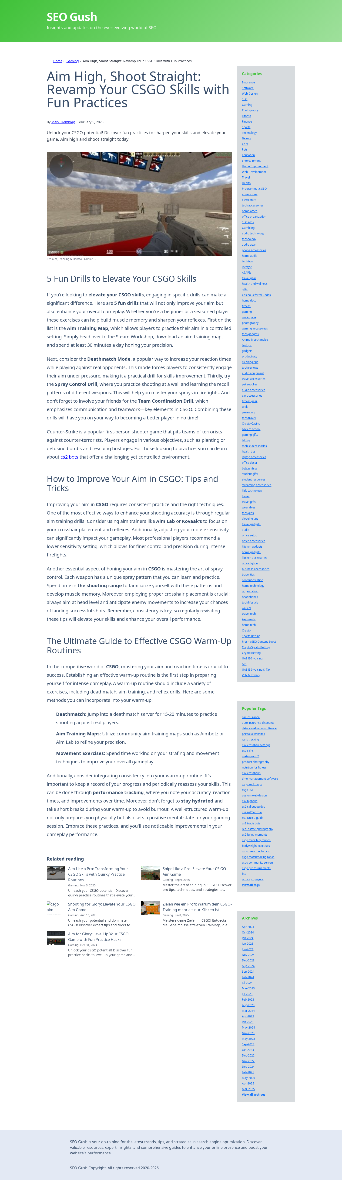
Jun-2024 (247, 949)
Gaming (73, 61)
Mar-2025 (248, 1089)
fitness (246, 306)
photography (250, 323)
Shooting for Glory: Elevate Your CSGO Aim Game (102, 907)
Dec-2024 (248, 1067)
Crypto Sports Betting (256, 647)
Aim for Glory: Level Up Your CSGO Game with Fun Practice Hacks (98, 936)
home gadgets (251, 552)
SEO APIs (248, 222)
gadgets (247, 351)
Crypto (246, 630)
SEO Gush (72, 16)
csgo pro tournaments (256, 868)
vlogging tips (250, 519)
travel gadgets (251, 524)
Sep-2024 (248, 972)
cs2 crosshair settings (256, 745)
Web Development (254, 172)
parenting (248, 412)
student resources (253, 479)
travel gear (249, 278)
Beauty (246, 138)
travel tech (249, 614)
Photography (250, 110)
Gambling (248, 228)
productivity (249, 356)
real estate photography (257, 829)
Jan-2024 (247, 938)
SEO (244, 99)
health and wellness (255, 284)
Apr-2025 (248, 1083)
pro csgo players (252, 879)
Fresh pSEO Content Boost (259, 642)
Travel (246, 177)
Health (246, 183)
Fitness (246, 116)
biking (246, 440)
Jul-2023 (247, 994)
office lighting (250, 563)
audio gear (249, 245)
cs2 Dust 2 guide (252, 818)
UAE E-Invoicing (252, 658)
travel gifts (249, 502)
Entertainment (251, 161)
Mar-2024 (248, 1011)
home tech (249, 625)
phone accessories (254, 250)
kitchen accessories (254, 558)
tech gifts (248, 513)
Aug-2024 (248, 966)
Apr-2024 (248, 927)
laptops (246, 345)
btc (244, 874)
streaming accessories (256, 485)
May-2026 (248, 1078)
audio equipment (253, 373)
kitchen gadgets (252, 547)
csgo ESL (247, 790)
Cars (245, 144)
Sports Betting (251, 636)
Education (248, 155)
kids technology (252, 491)
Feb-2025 (248, 1072)
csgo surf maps (252, 784)
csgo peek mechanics (256, 851)
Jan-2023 (247, 1022)
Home (57, 61)
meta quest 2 (250, 756)
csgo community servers (258, 862)
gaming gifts (250, 435)
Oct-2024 (248, 932)
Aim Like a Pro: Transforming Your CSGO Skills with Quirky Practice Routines (98, 874)
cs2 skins (248, 751)
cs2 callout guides (253, 807)
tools (245, 407)
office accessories (253, 541)
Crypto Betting (251, 653)
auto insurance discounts (258, 723)
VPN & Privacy (251, 675)
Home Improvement (255, 166)
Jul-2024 (247, 983)
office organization (254, 217)
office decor (249, 463)
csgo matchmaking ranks (258, 857)
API (244, 664)
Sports (246, 127)
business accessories (255, 569)
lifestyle (247, 267)
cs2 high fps (249, 801)
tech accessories (253, 205)
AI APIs (246, 272)
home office (249, 211)
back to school (251, 429)
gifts (245, 289)
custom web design (254, 795)
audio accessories (253, 390)
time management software (260, 779)
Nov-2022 (248, 1061)
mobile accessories (254, 446)
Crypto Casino (251, 423)
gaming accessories (255, 328)
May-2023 (248, 1039)
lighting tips (249, 468)
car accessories (252, 396)
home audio (249, 256)
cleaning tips (250, 362)
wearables (248, 507)
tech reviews (250, 368)
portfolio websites (253, 734)
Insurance (248, 82)
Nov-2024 (248, 955)
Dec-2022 (248, 1055)
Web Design (250, 94)
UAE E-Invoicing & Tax (256, 670)
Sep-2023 (248, 1044)
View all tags (251, 885)
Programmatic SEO (254, 189)
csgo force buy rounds (256, 840)
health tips (248, 451)
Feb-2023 (248, 1000)
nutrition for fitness (254, 767)
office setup (249, 535)
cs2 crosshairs (251, 773)
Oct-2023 (248, 1050)
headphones (250, 597)
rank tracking (250, 739)
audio (245, 530)
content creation (252, 580)
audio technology (253, 233)
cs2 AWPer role (252, 812)
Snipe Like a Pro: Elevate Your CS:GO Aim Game (194, 871)
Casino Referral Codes (256, 295)
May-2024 (248, 1027)
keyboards (248, 619)
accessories (249, 194)
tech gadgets (250, 334)
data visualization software (259, 728)
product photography (255, 762)
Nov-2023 (248, 1033)
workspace (249, 317)
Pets (245, 149)
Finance (247, 121)
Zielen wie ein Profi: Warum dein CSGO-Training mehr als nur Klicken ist (197, 907)
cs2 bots (69, 457)
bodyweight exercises (256, 846)
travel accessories (253, 379)
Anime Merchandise (255, 340)
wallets (246, 608)
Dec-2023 (248, 960)
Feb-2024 (248, 977)
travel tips (248, 574)
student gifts (250, 474)
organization (250, 591)
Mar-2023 (248, 988)
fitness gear (249, 401)
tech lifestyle (250, 602)
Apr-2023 (248, 1016)
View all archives (253, 1095)
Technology (249, 133)
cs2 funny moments (254, 835)
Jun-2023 (247, 944)
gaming (247, 312)
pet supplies (250, 384)
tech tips (247, 261)
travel (245, 496)
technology (249, 239)
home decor (250, 300)
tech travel (249, 418)
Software (248, 88)
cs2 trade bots (251, 823)
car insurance (251, 717)
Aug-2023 (248, 1005)
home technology (253, 586)
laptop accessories (254, 457)
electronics (249, 200)
